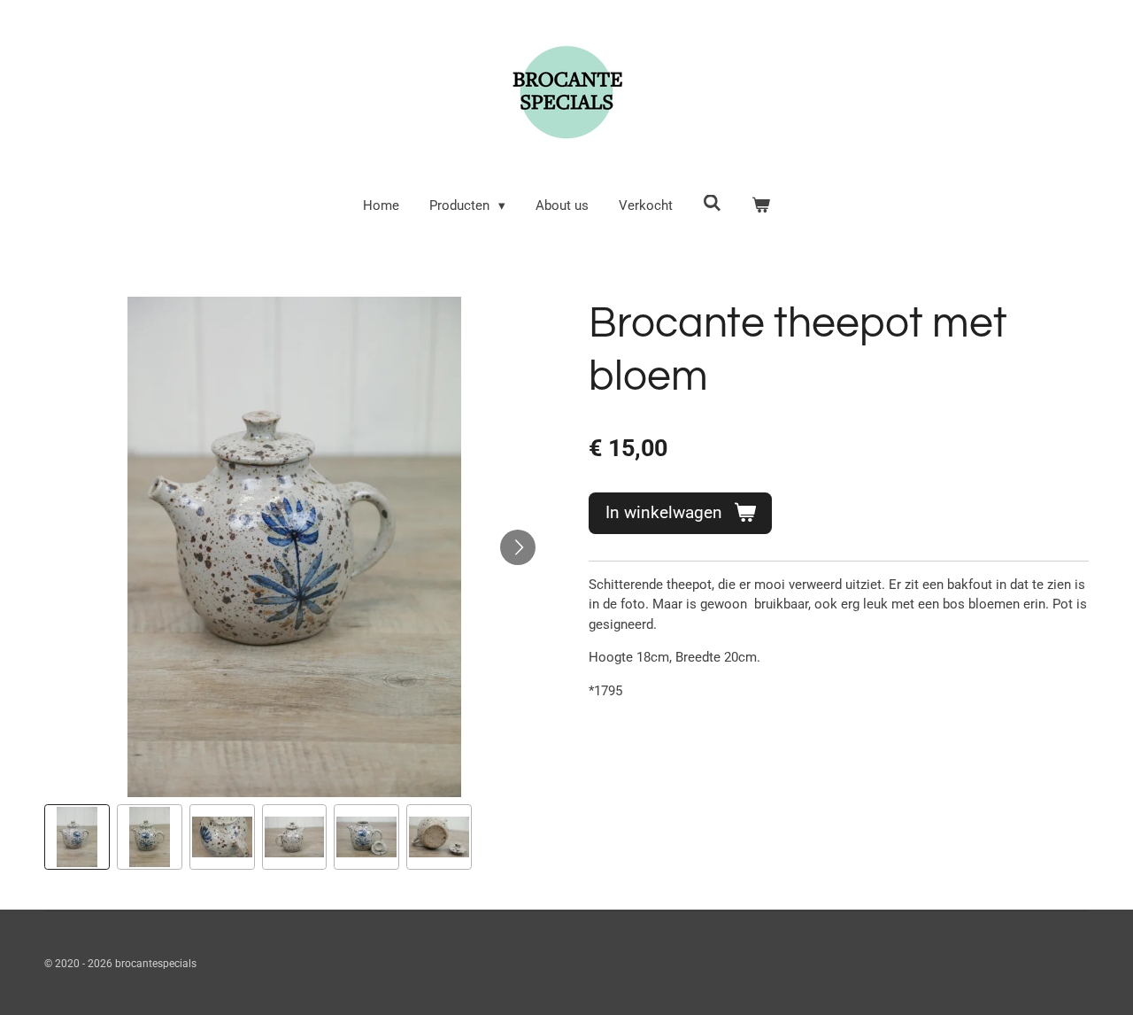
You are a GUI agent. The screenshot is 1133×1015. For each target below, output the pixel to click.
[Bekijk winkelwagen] (761, 206)
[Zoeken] (712, 203)
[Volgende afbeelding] (518, 547)
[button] (77, 837)
